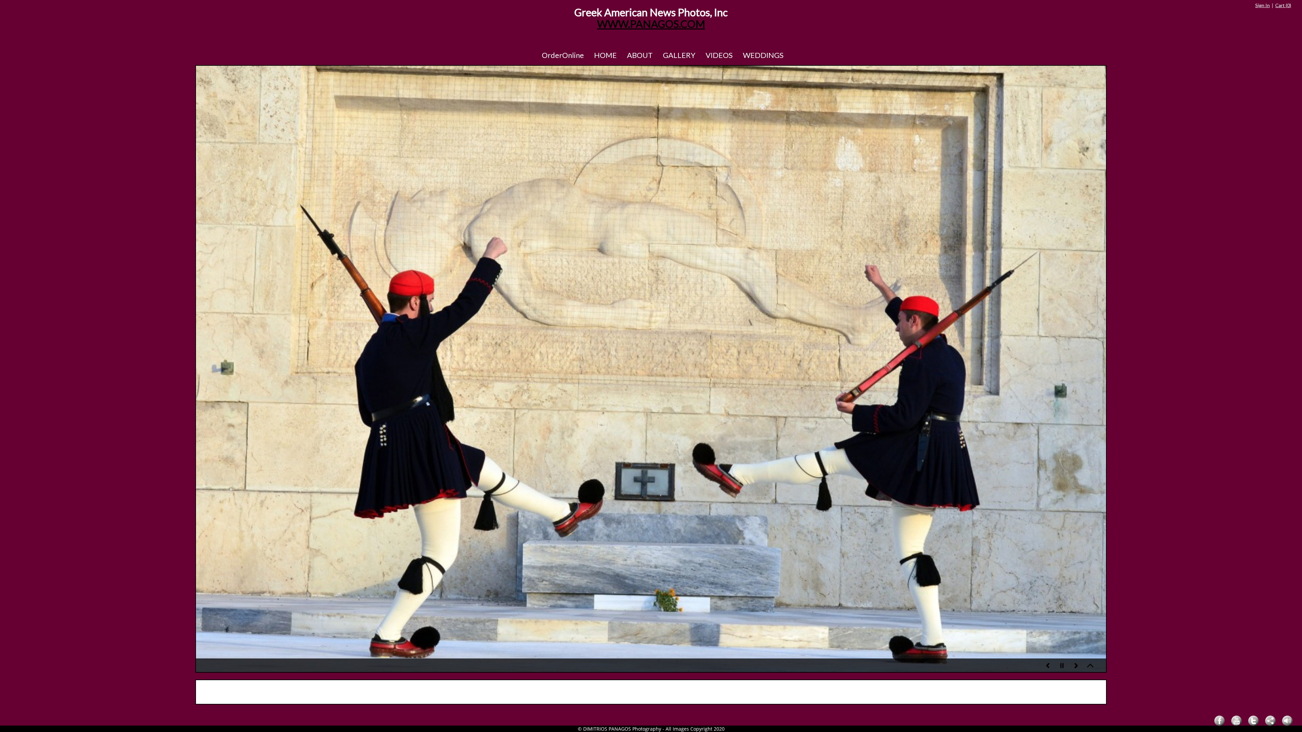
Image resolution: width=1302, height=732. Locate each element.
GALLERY (679, 55)
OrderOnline (563, 55)
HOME (605, 55)
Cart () (1283, 5)
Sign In (1262, 5)
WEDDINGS (763, 55)
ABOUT (640, 55)
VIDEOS (719, 55)
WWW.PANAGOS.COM (651, 24)
